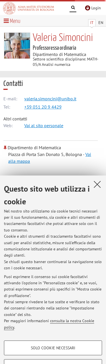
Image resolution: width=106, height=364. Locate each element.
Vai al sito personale (43, 125)
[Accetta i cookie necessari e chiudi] (97, 184)
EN (100, 22)
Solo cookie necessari (53, 347)
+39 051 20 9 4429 (43, 107)
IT (92, 22)
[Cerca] (73, 8)
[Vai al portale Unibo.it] (28, 8)
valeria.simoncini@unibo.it (50, 98)
